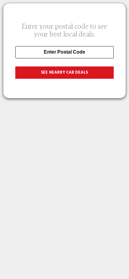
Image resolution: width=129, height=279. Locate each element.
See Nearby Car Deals (64, 72)
